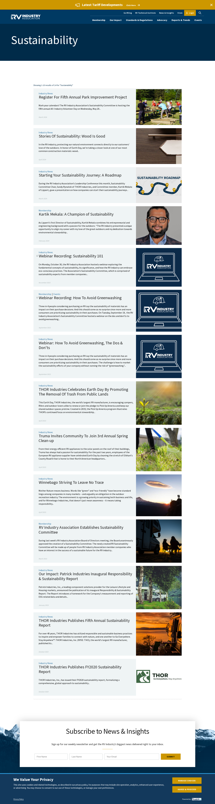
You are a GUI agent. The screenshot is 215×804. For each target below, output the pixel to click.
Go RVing (128, 13)
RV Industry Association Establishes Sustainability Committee (81, 530)
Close (211, 5)
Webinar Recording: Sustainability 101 (71, 256)
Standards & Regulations (139, 20)
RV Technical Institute (145, 13)
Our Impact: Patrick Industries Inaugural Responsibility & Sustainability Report (85, 576)
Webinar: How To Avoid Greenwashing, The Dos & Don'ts (81, 345)
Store (179, 13)
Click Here (131, 5)
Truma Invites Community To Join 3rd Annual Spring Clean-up (83, 438)
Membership (98, 20)
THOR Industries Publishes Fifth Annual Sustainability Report (84, 623)
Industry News (46, 93)
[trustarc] (196, 799)
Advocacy (162, 20)
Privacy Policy (18, 799)
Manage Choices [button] (187, 780)
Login (191, 13)
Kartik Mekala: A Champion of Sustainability (76, 214)
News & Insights (166, 13)
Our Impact (116, 20)
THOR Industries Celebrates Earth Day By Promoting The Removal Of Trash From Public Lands (83, 392)
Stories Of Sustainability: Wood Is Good (72, 136)
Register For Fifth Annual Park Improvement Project (83, 97)
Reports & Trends (181, 20)
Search (200, 13)
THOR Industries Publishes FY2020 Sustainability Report (80, 669)
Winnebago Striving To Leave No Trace (71, 482)
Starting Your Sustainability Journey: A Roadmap (80, 175)
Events (198, 20)
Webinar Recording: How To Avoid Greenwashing (80, 297)
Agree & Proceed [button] (187, 789)
